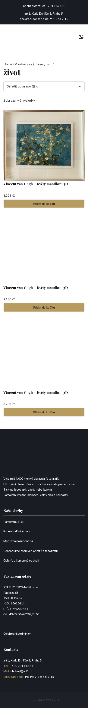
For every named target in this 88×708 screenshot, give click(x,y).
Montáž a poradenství (18, 541)
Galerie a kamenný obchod (21, 560)
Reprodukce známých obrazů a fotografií (30, 551)
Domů (7, 64)
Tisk (20, 521)
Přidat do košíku (44, 203)
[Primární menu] (81, 37)
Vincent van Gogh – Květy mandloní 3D (35, 184)
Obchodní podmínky (17, 633)
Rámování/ (10, 521)
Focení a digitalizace (16, 531)
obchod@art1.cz (34, 6)
